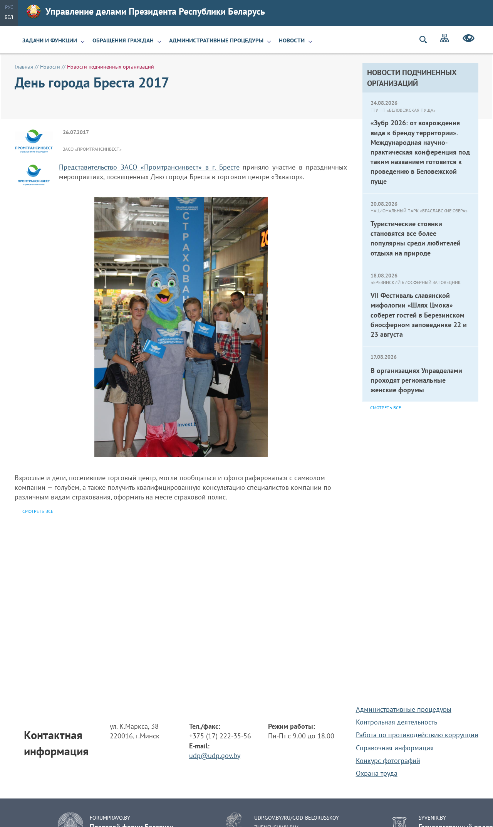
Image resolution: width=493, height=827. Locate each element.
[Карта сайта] (444, 39)
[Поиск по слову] (426, 39)
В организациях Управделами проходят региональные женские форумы (416, 380)
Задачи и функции (49, 40)
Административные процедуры (216, 40)
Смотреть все (385, 407)
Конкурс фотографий (388, 760)
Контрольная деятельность (396, 722)
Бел (9, 17)
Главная (24, 66)
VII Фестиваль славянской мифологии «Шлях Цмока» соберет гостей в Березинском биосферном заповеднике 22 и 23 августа (419, 315)
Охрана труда (376, 773)
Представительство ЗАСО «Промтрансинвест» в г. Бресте (149, 167)
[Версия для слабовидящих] (468, 39)
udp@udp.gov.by (214, 755)
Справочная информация (395, 747)
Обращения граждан (123, 40)
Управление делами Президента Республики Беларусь (155, 11)
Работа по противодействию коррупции (417, 734)
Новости (292, 40)
